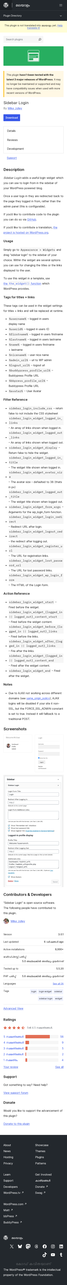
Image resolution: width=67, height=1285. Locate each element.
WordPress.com (15, 1204)
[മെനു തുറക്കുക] (61, 5)
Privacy (8, 1163)
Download (12, 117)
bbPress (10, 1216)
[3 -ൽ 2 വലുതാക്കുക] (59, 739)
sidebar (58, 991)
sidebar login (45, 998)
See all (59, 1067)
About (7, 1145)
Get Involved (43, 1174)
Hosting (8, 1157)
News (7, 1151)
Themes (40, 1151)
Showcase (41, 1145)
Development (15, 148)
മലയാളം (17, 1238)
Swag (40, 1192)
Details (11, 131)
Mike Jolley (15, 108)
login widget (45, 991)
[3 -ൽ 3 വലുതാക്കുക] (59, 779)
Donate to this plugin (16, 1123)
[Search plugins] (39, 39)
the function (22, 283)
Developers (10, 1186)
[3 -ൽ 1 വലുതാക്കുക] (27, 739)
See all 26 (58, 983)
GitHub (31, 219)
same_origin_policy (38, 698)
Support (12, 158)
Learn (6, 1174)
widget (58, 998)
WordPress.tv (13, 1192)
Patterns (40, 1163)
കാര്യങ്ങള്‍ (42, 1180)
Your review (10, 1067)
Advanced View (13, 1008)
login (33, 991)
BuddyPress (12, 1222)
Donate (41, 1186)
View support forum (15, 1092)
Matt (8, 1210)
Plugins (39, 1157)
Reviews (12, 140)
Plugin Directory (12, 15)
